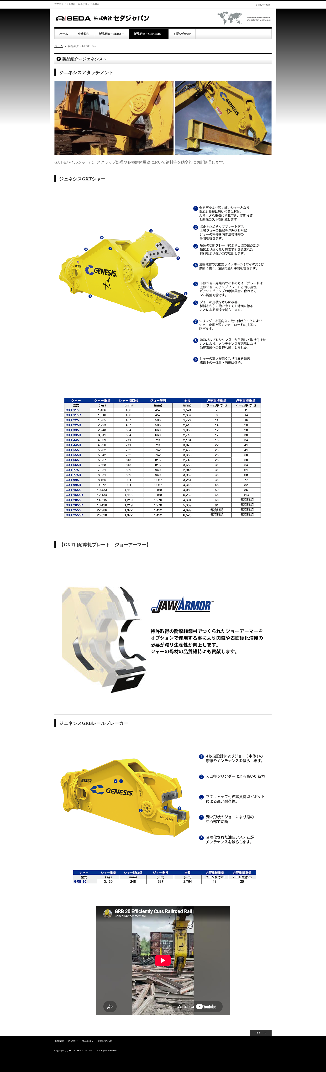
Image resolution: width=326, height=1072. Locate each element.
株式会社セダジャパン (102, 18)
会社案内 (83, 33)
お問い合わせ (263, 5)
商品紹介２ (88, 1041)
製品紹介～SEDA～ (111, 33)
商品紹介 (73, 1041)
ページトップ (261, 1033)
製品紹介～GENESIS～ (149, 33)
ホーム (63, 33)
